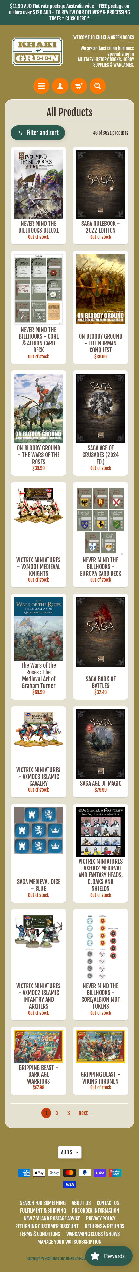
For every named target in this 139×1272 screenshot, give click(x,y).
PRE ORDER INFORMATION (95, 1210)
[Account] (60, 86)
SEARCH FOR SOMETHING (43, 1203)
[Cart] (79, 86)
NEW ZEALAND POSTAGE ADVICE (52, 1218)
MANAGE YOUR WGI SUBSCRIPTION (69, 1242)
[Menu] (41, 86)
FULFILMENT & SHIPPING (43, 1210)
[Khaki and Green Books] (37, 51)
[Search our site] (98, 86)
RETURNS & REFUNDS (104, 1226)
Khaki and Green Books (67, 1258)
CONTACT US (108, 1203)
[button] (38, 132)
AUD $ (66, 1152)
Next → (86, 1113)
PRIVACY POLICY (100, 1218)
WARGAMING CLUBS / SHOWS (93, 1234)
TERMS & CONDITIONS (40, 1234)
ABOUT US (81, 1203)
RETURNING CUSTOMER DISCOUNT (47, 1226)
